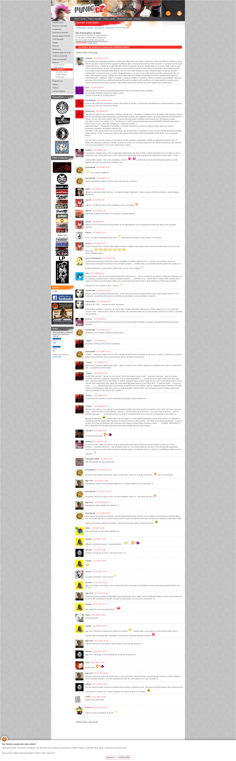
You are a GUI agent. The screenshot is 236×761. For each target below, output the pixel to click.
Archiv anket (57, 356)
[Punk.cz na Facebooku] (62, 300)
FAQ (55, 291)
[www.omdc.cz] (62, 324)
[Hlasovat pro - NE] (61, 347)
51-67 (95, 53)
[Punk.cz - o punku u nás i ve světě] (89, 8)
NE (54, 351)
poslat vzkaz (92, 43)
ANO (54, 342)
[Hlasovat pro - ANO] (61, 339)
